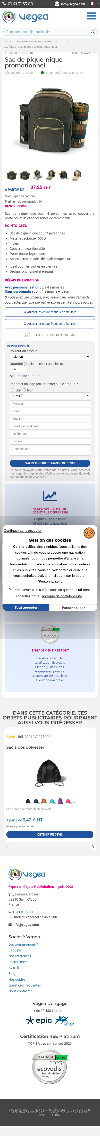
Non (30, 390)
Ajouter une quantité (25, 376)
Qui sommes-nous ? (23, 944)
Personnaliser (73, 608)
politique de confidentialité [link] (62, 596)
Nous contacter (20, 991)
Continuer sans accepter (23, 530)
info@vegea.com (73, 4)
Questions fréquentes (24, 985)
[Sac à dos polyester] (49, 773)
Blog (11, 974)
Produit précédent (21, 53)
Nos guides (16, 979)
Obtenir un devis (50, 834)
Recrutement (18, 962)
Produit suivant (81, 53)
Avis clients (16, 968)
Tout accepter (26, 607)
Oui (18, 390)
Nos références (19, 956)
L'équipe (14, 950)
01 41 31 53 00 (22, 912)
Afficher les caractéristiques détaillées (51, 312)
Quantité (16, 364)
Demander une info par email (55, 335)
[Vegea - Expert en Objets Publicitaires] (25, 22)
